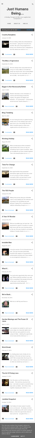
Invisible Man (7, 242)
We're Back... (7, 294)
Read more (29, 54)
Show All (30, 30)
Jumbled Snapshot (9, 399)
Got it (23, 436)
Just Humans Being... (17, 11)
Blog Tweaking (7, 113)
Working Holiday (8, 139)
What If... (5, 268)
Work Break (6, 347)
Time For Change (8, 165)
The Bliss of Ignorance (10, 61)
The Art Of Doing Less (10, 373)
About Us (17, 23)
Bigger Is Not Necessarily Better (14, 87)
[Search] (33, 4)
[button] (32, 35)
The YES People (8, 191)
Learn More (15, 436)
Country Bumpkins (9, 35)
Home (9, 23)
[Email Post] (14, 55)
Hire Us (25, 23)
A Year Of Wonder (8, 217)
